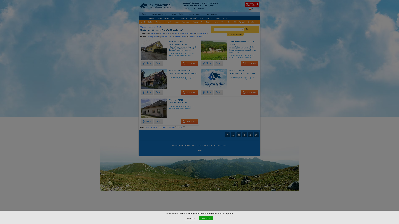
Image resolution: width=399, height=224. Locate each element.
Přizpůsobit (191, 218)
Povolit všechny (206, 218)
